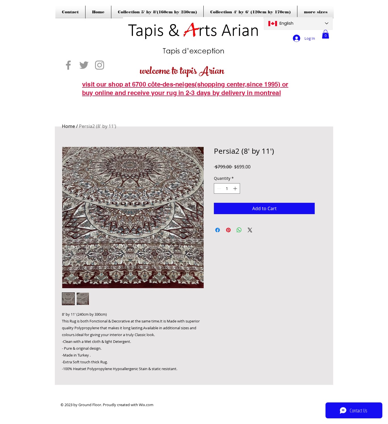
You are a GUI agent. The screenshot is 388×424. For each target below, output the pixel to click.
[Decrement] (218, 188)
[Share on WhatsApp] (239, 230)
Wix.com (146, 404)
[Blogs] (90, 101)
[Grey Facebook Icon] (68, 65)
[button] (325, 34)
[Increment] (235, 188)
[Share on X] (250, 230)
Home (68, 126)
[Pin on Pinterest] (228, 230)
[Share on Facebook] (217, 230)
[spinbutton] (227, 188)
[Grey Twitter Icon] (84, 65)
